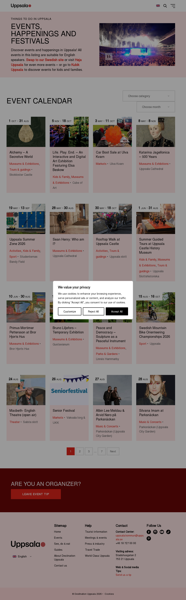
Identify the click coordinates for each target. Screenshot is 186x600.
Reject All (93, 311)
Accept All (117, 311)
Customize (69, 311)
